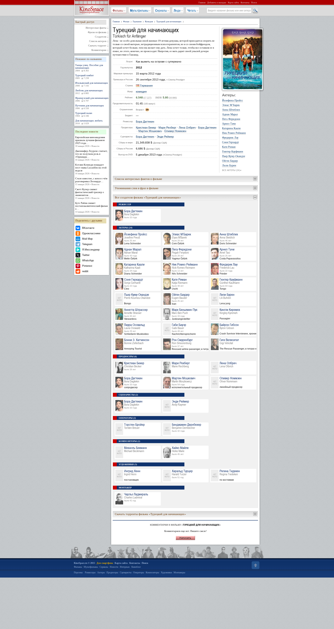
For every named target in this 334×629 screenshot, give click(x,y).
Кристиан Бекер (146, 127)
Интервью (125, 567)
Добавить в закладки (216, 2)
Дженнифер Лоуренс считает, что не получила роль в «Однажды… (91, 155)
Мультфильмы (139, 10)
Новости (114, 567)
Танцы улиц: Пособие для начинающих (89, 68)
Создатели (100, 36)
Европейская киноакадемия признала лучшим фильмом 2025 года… (90, 141)
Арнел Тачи (229, 123)
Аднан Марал (230, 114)
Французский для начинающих (92, 99)
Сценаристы (125, 572)
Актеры (101, 572)
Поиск (254, 2)
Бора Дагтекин (145, 121)
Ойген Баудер (230, 161)
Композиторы (152, 572)
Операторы (138, 572)
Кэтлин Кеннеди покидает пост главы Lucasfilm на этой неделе (91, 169)
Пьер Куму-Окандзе (233, 156)
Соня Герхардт (230, 142)
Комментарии (98, 50)
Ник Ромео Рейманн (234, 133)
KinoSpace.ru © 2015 (84, 563)
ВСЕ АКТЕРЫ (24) (232, 170)
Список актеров (97, 41)
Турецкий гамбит (84, 76)
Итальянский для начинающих (91, 84)
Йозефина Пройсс (232, 100)
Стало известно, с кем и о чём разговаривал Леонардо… (91, 181)
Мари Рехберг (167, 127)
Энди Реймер (165, 136)
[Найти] (255, 11)
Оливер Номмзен (175, 131)
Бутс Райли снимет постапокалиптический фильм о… (91, 207)
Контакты (245, 2)
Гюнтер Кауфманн (232, 151)
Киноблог (136, 567)
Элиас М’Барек (231, 105)
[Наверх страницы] (255, 565)
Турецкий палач (83, 114)
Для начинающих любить (89, 122)
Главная (202, 2)
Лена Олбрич (187, 127)
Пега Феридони (231, 119)
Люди (177, 10)
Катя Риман (229, 147)
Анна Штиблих (231, 110)
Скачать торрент (97, 45)
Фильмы (118, 10)
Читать (191, 10)
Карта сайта (233, 2)
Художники (166, 572)
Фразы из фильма (97, 32)
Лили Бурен (229, 165)
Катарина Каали (231, 128)
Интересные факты (96, 27)
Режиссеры (90, 572)
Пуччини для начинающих (89, 106)
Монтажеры (179, 572)
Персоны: (78, 572)
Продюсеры (112, 572)
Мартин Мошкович (150, 131)
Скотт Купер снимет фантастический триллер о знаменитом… (89, 193)
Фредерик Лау (230, 137)
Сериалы (161, 10)
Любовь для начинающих (89, 91)
